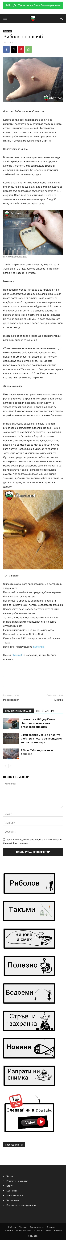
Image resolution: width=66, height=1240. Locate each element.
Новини (58, 1230)
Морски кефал (11, 699)
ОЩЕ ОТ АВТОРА (45, 711)
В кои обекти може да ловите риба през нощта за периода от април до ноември (41, 738)
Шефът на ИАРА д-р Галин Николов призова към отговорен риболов (38, 723)
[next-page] (10, 766)
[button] (5, 18)
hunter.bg (38, 646)
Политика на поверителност (22, 1205)
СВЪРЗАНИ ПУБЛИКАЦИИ (18, 711)
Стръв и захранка (42, 1230)
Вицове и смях (37, 1227)
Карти (9, 1185)
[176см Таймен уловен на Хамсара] (11, 754)
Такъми (23, 1227)
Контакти (11, 1190)
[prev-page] (5, 766)
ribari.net (17, 655)
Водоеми (51, 1227)
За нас (9, 1176)
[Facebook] (6, 49)
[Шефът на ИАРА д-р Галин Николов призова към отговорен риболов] (11, 723)
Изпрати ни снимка (17, 1180)
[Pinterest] (21, 49)
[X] (14, 49)
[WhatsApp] (28, 49)
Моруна (58, 699)
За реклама (12, 1200)
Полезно (8, 1230)
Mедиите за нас (15, 1195)
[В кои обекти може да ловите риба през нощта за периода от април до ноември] (11, 738)
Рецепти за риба (23, 1230)
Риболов (7, 31)
